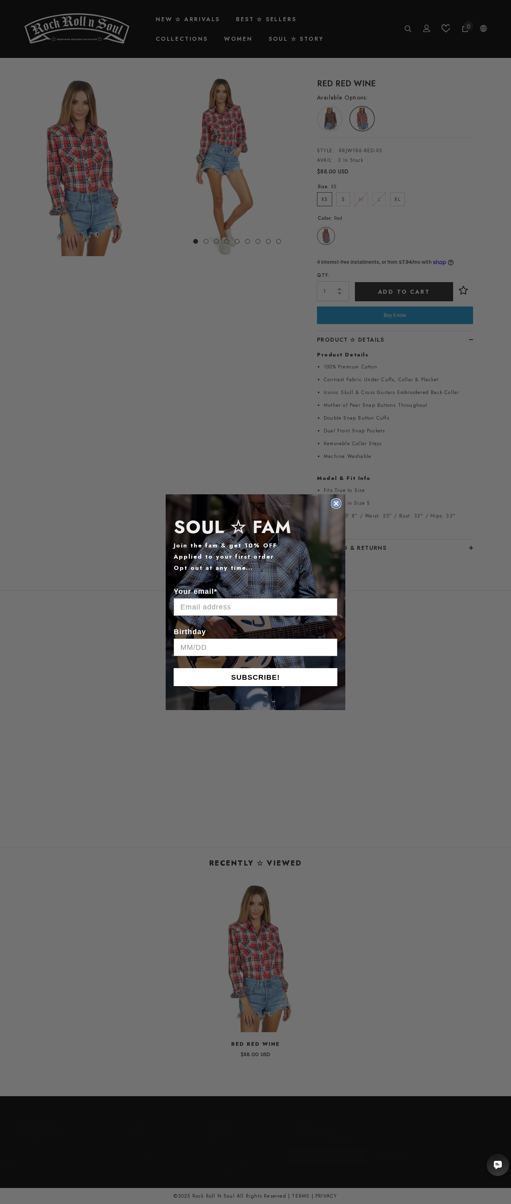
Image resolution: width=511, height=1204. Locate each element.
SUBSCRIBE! (255, 677)
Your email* (195, 591)
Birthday (190, 632)
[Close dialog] (336, 503)
